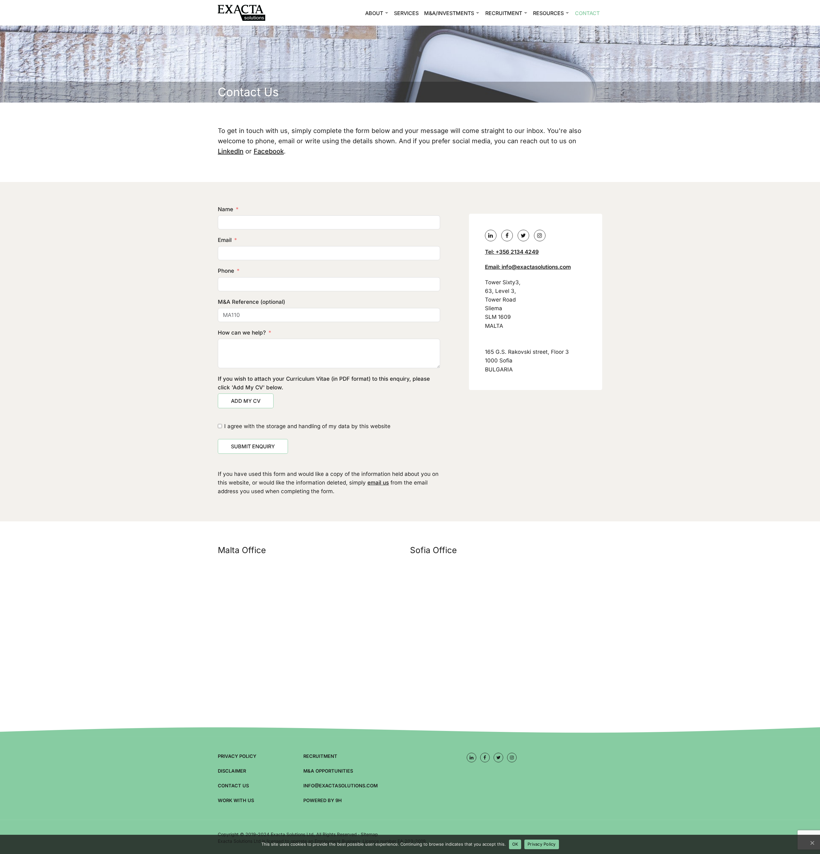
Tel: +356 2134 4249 (512, 252)
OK (515, 844)
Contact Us (233, 785)
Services (406, 13)
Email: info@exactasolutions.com (528, 267)
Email (225, 240)
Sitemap (369, 834)
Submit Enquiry (253, 446)
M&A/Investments (449, 13)
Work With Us (236, 800)
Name (225, 209)
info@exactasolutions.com (340, 785)
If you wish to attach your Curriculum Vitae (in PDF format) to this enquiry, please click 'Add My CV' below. (324, 383)
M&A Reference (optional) (251, 302)
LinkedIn (230, 151)
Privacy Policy (237, 756)
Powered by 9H (322, 800)
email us (378, 482)
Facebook (269, 151)
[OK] (812, 843)
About (374, 13)
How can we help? (242, 332)
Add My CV (245, 401)
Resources (548, 13)
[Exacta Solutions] (250, 13)
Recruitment (503, 13)
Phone (226, 271)
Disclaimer (232, 771)
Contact (587, 13)
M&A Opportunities (328, 771)
